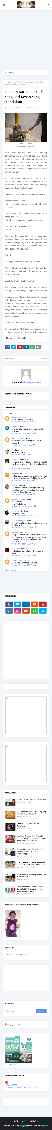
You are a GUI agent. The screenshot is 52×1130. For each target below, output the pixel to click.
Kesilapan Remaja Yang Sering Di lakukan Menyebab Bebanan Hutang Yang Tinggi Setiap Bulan (31, 838)
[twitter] (17, 604)
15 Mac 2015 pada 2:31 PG (22, 445)
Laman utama (10, 82)
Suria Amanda (17, 560)
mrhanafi (15, 427)
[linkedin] (26, 604)
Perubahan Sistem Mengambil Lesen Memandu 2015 (31, 876)
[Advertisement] (26, 39)
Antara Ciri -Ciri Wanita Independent (31, 799)
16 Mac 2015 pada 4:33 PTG (22, 544)
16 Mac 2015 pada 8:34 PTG (22, 556)
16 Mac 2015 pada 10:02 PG (22, 506)
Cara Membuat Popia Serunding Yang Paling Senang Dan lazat (31, 813)
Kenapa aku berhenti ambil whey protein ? (23, 1087)
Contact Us (34, 1121)
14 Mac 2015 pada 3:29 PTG (22, 422)
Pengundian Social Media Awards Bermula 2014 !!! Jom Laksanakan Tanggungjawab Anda (30, 889)
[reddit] (34, 604)
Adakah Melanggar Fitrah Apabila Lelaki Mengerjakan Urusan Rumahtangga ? (30, 851)
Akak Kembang (17, 521)
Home (16, 1121)
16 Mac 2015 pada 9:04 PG (22, 480)
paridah (14, 485)
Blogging (23, 1126)
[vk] (9, 611)
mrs (13, 450)
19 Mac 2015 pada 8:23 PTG (22, 565)
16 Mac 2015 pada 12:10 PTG (23, 527)
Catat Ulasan (10, 570)
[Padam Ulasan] (35, 422)
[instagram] (17, 611)
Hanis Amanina (17, 438)
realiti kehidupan (22, 338)
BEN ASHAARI (11, 1085)
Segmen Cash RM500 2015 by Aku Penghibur (30, 825)
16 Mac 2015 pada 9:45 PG (22, 494)
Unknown (15, 417)
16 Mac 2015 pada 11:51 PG (22, 516)
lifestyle (19, 82)
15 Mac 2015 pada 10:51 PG (22, 455)
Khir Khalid (16, 460)
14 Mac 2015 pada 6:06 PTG (22, 433)
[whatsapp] (34, 611)
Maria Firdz (16, 511)
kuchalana (15, 549)
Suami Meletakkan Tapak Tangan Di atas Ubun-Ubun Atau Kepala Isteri (31, 863)
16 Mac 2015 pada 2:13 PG (22, 469)
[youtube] (26, 611)
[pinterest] (43, 604)
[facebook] (9, 604)
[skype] (43, 611)
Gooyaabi (44, 1126)
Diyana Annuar (17, 499)
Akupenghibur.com (14, 108)
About (24, 1121)
